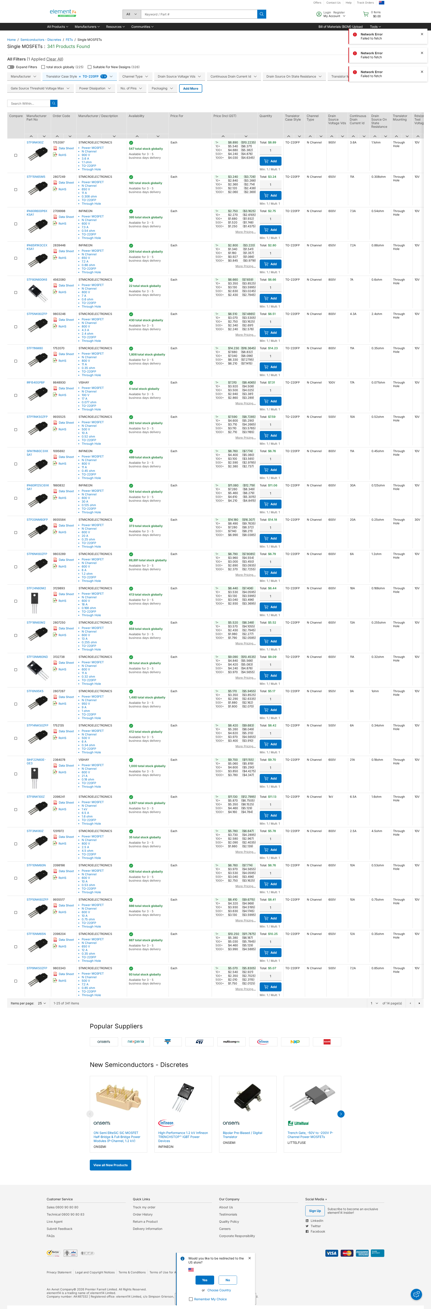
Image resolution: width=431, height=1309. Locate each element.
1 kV (84, 809)
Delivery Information (147, 1229)
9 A (84, 707)
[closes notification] (422, 15)
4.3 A (85, 330)
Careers (225, 1229)
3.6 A (85, 158)
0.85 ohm (88, 988)
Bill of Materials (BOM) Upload (341, 26)
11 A (84, 193)
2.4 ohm (87, 333)
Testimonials (228, 1214)
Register (339, 12)
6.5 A (85, 813)
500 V (86, 429)
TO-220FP (89, 165)
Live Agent (55, 1221)
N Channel (89, 151)
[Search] (261, 14)
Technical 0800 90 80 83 (65, 1214)
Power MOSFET (93, 148)
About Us (226, 1207)
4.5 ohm (87, 850)
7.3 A (85, 227)
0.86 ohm (88, 265)
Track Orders (365, 2)
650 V (86, 189)
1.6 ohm (87, 816)
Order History (143, 1214)
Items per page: (22, 1003)
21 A (85, 776)
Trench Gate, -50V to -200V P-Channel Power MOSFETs (310, 1135)
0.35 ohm (88, 368)
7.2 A (85, 261)
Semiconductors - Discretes (40, 39)
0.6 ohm (87, 299)
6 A (84, 570)
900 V (86, 155)
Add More (190, 88)
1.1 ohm (87, 162)
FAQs (51, 1236)
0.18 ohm (88, 779)
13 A (85, 638)
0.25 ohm (88, 539)
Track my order (144, 1207)
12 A (85, 950)
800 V (86, 292)
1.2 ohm (87, 573)
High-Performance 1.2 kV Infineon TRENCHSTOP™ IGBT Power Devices (183, 1137)
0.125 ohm (89, 505)
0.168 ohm (89, 608)
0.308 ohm (89, 196)
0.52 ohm (88, 436)
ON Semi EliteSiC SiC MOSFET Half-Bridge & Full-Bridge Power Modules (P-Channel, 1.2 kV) (117, 1137)
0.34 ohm (88, 745)
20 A (85, 535)
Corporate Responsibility (237, 1236)
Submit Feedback (60, 1229)
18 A (85, 604)
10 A (85, 433)
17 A (84, 398)
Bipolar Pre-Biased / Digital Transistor (242, 1135)
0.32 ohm (88, 676)
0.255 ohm (89, 642)
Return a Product (145, 1221)
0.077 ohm (89, 402)
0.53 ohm (88, 885)
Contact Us (333, 2)
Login (327, 12)
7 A (84, 295)
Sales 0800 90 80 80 (62, 1207)
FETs (69, 39)
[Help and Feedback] (416, 1294)
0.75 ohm (88, 919)
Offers (317, 2)
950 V (86, 703)
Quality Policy (229, 1221)
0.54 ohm (88, 230)
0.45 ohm (88, 470)
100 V (85, 395)
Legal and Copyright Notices (95, 1272)
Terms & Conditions (132, 1272)
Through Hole (91, 169)
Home (11, 39)
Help (349, 2)
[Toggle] (10, 67)
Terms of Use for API (164, 1272)
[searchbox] (199, 14)
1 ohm (86, 711)
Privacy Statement (59, 1272)
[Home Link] (63, 14)
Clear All (54, 59)
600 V (86, 223)
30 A (85, 501)
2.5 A (85, 847)
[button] (57, 26)
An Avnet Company (60, 1289)
